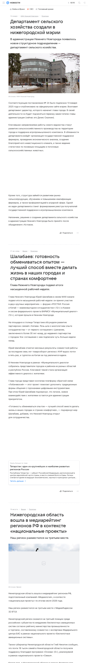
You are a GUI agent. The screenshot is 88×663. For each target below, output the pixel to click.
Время (25, 251)
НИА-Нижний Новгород (29, 16)
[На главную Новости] (14, 2)
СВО (31, 9)
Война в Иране (18, 9)
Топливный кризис (46, 9)
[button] (44, 73)
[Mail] (7, 2)
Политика (45, 16)
